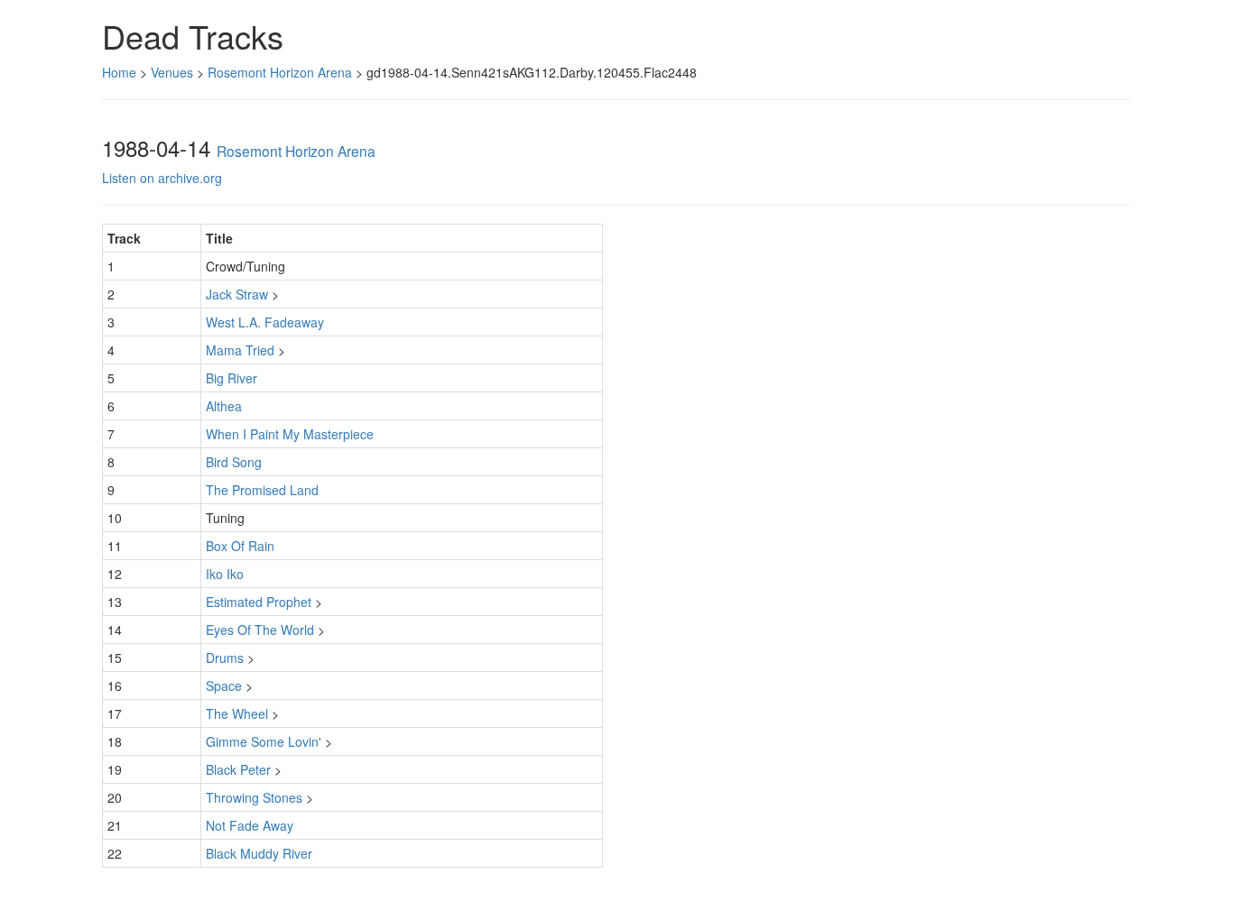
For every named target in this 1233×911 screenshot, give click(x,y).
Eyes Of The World (260, 630)
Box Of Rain (240, 546)
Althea (224, 406)
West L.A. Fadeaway (265, 322)
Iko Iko (225, 574)
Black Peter (238, 769)
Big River (231, 378)
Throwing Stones (254, 797)
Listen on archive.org (162, 178)
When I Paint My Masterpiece (290, 434)
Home (119, 72)
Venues (172, 72)
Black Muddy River (259, 853)
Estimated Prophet (258, 602)
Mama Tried (240, 350)
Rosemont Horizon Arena (280, 72)
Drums (225, 658)
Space (224, 685)
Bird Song (234, 462)
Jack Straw (237, 294)
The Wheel (237, 713)
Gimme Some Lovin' (263, 741)
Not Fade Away (249, 825)
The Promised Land (262, 490)
